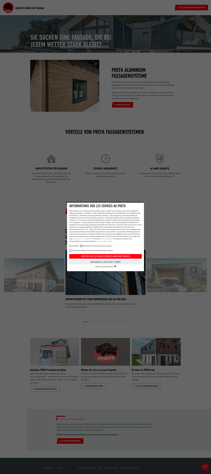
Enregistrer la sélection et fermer (105, 262)
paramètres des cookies (104, 241)
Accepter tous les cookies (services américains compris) (105, 256)
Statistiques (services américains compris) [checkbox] (97, 246)
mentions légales (106, 239)
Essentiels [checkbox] (75, 246)
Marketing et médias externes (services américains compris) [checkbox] (92, 250)
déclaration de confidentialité (83, 239)
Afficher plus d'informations (104, 267)
